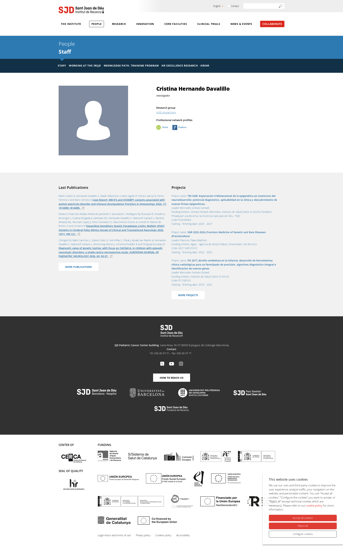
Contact (235, 6)
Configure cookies (303, 534)
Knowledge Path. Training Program (131, 65)
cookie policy (314, 505)
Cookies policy (163, 535)
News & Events (241, 24)
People (96, 24)
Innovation (145, 24)
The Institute (71, 24)
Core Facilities (175, 24)
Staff (65, 51)
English (217, 6)
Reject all (303, 525)
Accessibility (183, 535)
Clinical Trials (208, 24)
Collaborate (272, 24)
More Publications (78, 267)
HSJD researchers (166, 112)
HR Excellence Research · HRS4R (185, 65)
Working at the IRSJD (85, 65)
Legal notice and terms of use (114, 535)
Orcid (165, 127)
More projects (188, 295)
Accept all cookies (303, 518)
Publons (182, 127)
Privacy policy (143, 535)
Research (119, 24)
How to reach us (171, 377)
